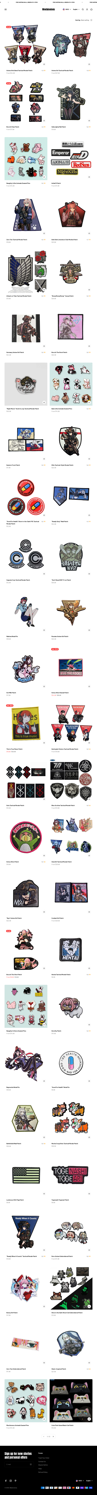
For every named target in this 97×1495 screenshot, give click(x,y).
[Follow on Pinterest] (15, 1480)
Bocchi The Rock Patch (59, 352)
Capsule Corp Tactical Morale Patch (18, 580)
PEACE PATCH (43, 1465)
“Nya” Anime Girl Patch (14, 918)
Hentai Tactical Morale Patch (61, 974)
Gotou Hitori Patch (12, 862)
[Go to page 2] (53, 1436)
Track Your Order (43, 1458)
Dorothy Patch (56, 1031)
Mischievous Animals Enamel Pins (17, 1425)
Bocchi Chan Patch (12, 127)
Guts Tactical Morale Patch (15, 805)
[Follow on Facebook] (6, 1480)
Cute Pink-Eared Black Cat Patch (62, 1425)
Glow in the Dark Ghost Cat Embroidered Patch (67, 1313)
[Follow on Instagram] (10, 1480)
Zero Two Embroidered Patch (16, 1369)
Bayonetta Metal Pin (13, 1087)
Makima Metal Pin (12, 636)
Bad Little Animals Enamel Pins (62, 409)
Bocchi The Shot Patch (14, 974)
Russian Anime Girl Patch (60, 636)
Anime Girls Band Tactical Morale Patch (19, 70)
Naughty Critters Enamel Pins (16, 1031)
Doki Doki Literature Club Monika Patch (65, 239)
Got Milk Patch (11, 693)
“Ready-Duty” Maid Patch (60, 521)
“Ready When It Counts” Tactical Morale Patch (21, 1256)
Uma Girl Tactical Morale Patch (62, 862)
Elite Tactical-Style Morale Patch (62, 465)
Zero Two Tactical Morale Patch (16, 239)
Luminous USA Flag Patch (15, 1200)
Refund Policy (42, 1472)
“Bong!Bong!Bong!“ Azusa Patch (63, 296)
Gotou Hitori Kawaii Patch (60, 693)
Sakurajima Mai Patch (59, 127)
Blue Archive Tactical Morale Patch (63, 805)
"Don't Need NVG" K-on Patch (61, 580)
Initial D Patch (56, 183)
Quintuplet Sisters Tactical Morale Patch (65, 749)
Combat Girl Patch (58, 918)
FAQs (40, 1468)
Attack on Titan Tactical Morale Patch (18, 296)
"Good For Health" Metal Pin (61, 1087)
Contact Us (42, 1461)
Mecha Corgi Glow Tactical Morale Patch (65, 1143)
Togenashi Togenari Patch (60, 1200)
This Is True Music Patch (14, 749)
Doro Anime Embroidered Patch (62, 1256)
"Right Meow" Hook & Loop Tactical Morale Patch (22, 409)
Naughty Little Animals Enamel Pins (18, 183)
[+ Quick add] (44, 64)
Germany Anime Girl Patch (15, 352)
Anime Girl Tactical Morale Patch (62, 70)
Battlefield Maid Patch (13, 1143)
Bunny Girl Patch (12, 1313)
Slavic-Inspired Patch (59, 1369)
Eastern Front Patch (13, 465)
